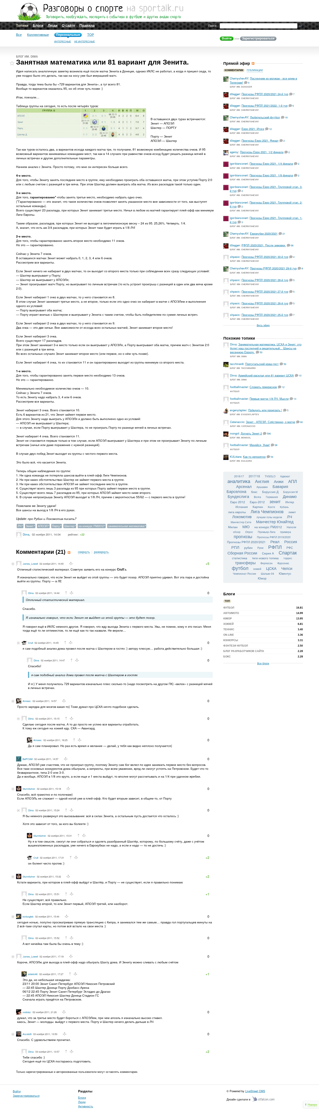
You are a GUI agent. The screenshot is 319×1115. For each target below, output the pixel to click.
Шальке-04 (267, 573)
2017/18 (254, 476)
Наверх (312, 1104)
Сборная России (242, 553)
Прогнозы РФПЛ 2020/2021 (246, 542)
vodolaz (27, 1012)
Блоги (38, 25)
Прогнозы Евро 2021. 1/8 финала (271, 175)
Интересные (62, 41)
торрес (287, 558)
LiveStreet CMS (255, 1091)
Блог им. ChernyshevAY (244, 98)
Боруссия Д (270, 491)
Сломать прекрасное (263, 387)
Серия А (268, 553)
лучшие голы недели (269, 517)
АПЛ (292, 481)
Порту (56, 526)
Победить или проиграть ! (265, 410)
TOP (90, 35)
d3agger (235, 94)
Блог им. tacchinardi (243, 368)
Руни (260, 547)
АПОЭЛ (43, 526)
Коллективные (38, 35)
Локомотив (242, 516)
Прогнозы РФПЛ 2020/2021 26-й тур (265, 303)
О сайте (68, 25)
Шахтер (69, 526)
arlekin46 (33, 974)
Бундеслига (238, 496)
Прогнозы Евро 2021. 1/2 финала (261, 152)
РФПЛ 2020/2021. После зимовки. (264, 245)
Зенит (29, 526)
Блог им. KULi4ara (241, 461)
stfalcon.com (263, 1099)
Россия (290, 541)
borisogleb (28, 916)
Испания (241, 506)
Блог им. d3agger (241, 87)
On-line (228, 634)
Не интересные (84, 41)
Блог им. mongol (240, 437)
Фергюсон (266, 563)
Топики (22, 25)
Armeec (27, 701)
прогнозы (243, 536)
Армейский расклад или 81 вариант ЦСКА (266, 375)
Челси (286, 568)
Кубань (284, 507)
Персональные (68, 35)
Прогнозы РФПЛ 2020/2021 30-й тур (265, 257)
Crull (30, 642)
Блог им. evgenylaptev (244, 414)
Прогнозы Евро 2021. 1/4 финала (271, 163)
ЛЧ (19, 526)
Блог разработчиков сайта (243, 651)
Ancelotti (27, 1034)
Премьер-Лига (266, 532)
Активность (85, 1106)
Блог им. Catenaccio (242, 426)
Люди (53, 25)
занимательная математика (126, 526)
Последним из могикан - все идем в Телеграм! (263, 80)
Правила (87, 25)
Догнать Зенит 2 (251, 433)
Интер (289, 502)
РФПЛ (275, 546)
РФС (289, 547)
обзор (236, 532)
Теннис (228, 629)
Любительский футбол (265, 117)
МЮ (246, 526)
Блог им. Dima (27, 56)
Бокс (227, 656)
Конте (271, 507)
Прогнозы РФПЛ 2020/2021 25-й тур (265, 315)
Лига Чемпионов (267, 511)
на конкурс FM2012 (91, 526)
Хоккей (228, 624)
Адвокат (285, 476)
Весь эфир (263, 325)
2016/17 (239, 476)
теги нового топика (265, 558)
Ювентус (285, 573)
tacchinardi (236, 364)
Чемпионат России (244, 573)
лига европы (237, 512)
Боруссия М (290, 492)
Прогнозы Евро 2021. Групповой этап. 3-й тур (266, 189)
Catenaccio (237, 422)
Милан (233, 527)
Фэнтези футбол (235, 645)
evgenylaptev (238, 410)
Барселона (236, 491)
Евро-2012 (257, 502)
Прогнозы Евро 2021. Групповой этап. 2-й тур (266, 204)
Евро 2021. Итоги (253, 129)
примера (285, 532)
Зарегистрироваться (258, 38)
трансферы (245, 562)
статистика (239, 558)
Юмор (262, 578)
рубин (248, 547)
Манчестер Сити (241, 522)
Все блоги (263, 663)
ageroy (234, 152)
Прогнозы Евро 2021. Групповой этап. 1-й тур (266, 220)
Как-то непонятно (254, 457)
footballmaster (239, 387)
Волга (257, 497)
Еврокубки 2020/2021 (264, 233)
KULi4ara (235, 457)
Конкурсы (230, 640)
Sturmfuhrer (29, 788)
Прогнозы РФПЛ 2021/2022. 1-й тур (265, 105)
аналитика (238, 481)
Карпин (258, 506)
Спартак (288, 552)
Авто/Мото (231, 613)
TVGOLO (270, 476)
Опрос (249, 532)
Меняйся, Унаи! (260, 445)
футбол (240, 567)
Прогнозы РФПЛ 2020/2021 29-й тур (273, 268)
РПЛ (235, 547)
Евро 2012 (237, 502)
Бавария (280, 486)
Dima (26, 534)
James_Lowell (30, 563)
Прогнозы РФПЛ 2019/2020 (274, 537)
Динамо (290, 496)
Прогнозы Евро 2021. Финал (260, 140)
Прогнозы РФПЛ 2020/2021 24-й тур (265, 94)
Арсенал (244, 486)
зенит (275, 501)
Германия (272, 497)
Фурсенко (283, 563)
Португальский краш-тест (262, 364)
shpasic (235, 257)
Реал (275, 541)
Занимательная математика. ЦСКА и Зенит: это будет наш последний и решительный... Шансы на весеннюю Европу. (265, 348)
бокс (254, 491)
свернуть (84, 552)
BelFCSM (28, 759)
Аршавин (262, 487)
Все (19, 35)
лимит (292, 512)
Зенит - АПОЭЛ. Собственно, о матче (270, 422)
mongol (234, 433)
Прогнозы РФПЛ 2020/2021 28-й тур (265, 280)
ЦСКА (271, 568)
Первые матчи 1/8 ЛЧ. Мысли (269, 399)
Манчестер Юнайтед (275, 521)
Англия (262, 481)
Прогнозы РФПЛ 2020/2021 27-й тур (265, 291)
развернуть (101, 552)
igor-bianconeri (239, 163)
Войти (227, 38)
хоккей (257, 569)
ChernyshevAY (239, 78)
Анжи (278, 481)
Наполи (291, 527)
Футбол (234, 391)
